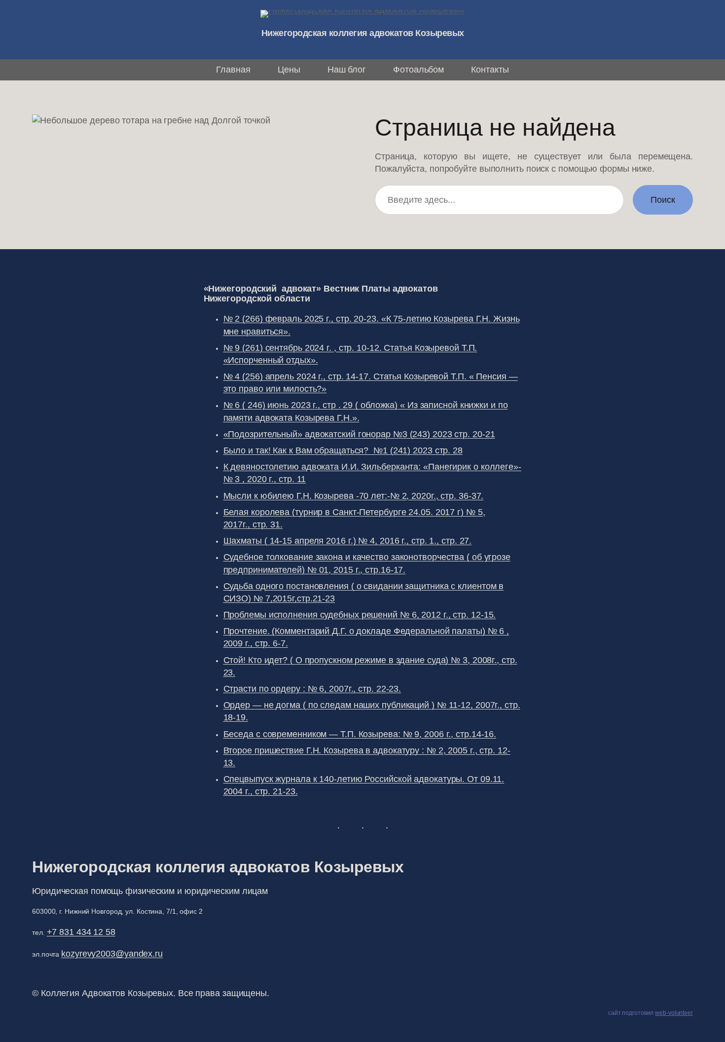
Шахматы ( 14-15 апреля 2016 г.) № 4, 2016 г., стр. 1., (347, 541)
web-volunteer (674, 1012)
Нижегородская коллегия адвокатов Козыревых (362, 33)
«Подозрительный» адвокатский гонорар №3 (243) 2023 (359, 434)
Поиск (663, 200)
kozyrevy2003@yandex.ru (112, 954)
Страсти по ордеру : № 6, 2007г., (312, 689)
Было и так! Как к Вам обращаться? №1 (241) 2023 (343, 450)
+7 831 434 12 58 (81, 932)
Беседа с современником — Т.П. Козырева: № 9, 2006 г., (360, 734)
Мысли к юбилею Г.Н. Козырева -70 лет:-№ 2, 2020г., (353, 496)
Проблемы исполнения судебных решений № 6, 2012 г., (359, 615)
